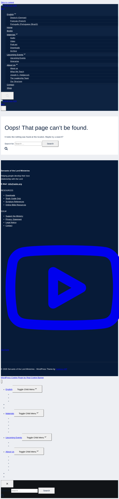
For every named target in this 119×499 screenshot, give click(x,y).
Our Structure (16, 81)
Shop (9, 88)
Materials (10, 413)
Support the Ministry (14, 216)
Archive (13, 51)
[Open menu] (3, 108)
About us (14, 68)
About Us (10, 452)
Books (10, 31)
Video (12, 41)
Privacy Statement (14, 219)
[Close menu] (1, 381)
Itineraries (14, 61)
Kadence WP (61, 369)
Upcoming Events (18, 58)
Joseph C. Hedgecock (19, 75)
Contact (10, 85)
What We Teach (17, 72)
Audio (12, 38)
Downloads (15, 48)
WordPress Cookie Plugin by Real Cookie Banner (22, 378)
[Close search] (7, 484)
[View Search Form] (7, 96)
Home (9, 27)
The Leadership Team (19, 78)
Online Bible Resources (16, 205)
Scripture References (15, 202)
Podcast (13, 44)
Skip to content (7, 2)
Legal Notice (11, 222)
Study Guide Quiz (13, 198)
